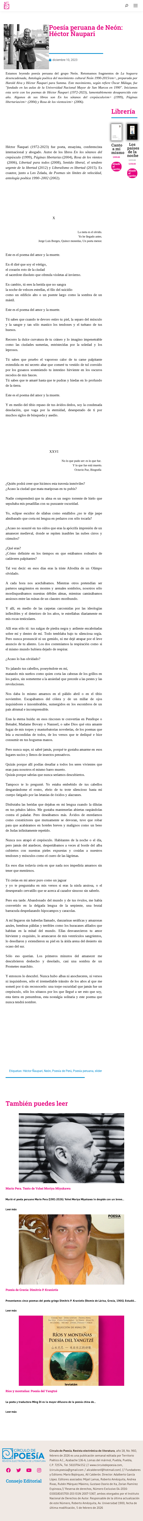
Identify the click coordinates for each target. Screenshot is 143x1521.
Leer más (11, 1209)
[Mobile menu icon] (135, 5)
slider (98, 1071)
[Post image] (71, 1148)
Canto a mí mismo (117, 148)
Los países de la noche (133, 150)
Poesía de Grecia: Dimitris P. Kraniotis (32, 1290)
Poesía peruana (83, 1071)
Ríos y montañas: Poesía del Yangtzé (31, 1391)
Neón (47, 1071)
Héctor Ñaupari (33, 1071)
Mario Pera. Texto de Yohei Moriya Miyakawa (38, 1188)
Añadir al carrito (116, 166)
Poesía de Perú (62, 1071)
